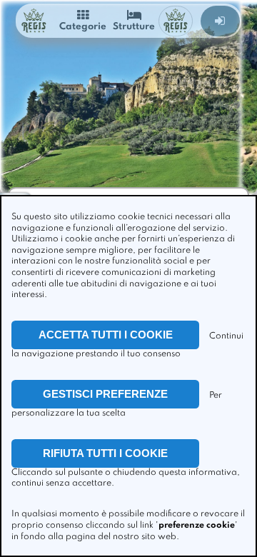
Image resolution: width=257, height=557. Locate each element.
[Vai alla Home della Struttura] (175, 21)
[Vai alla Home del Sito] (33, 21)
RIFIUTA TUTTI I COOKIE (105, 453)
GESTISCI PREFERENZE (105, 394)
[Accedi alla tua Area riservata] (220, 21)
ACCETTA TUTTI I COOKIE (106, 334)
